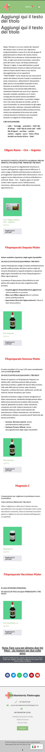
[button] (39, 7)
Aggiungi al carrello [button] (10, 231)
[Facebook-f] (22, 750)
